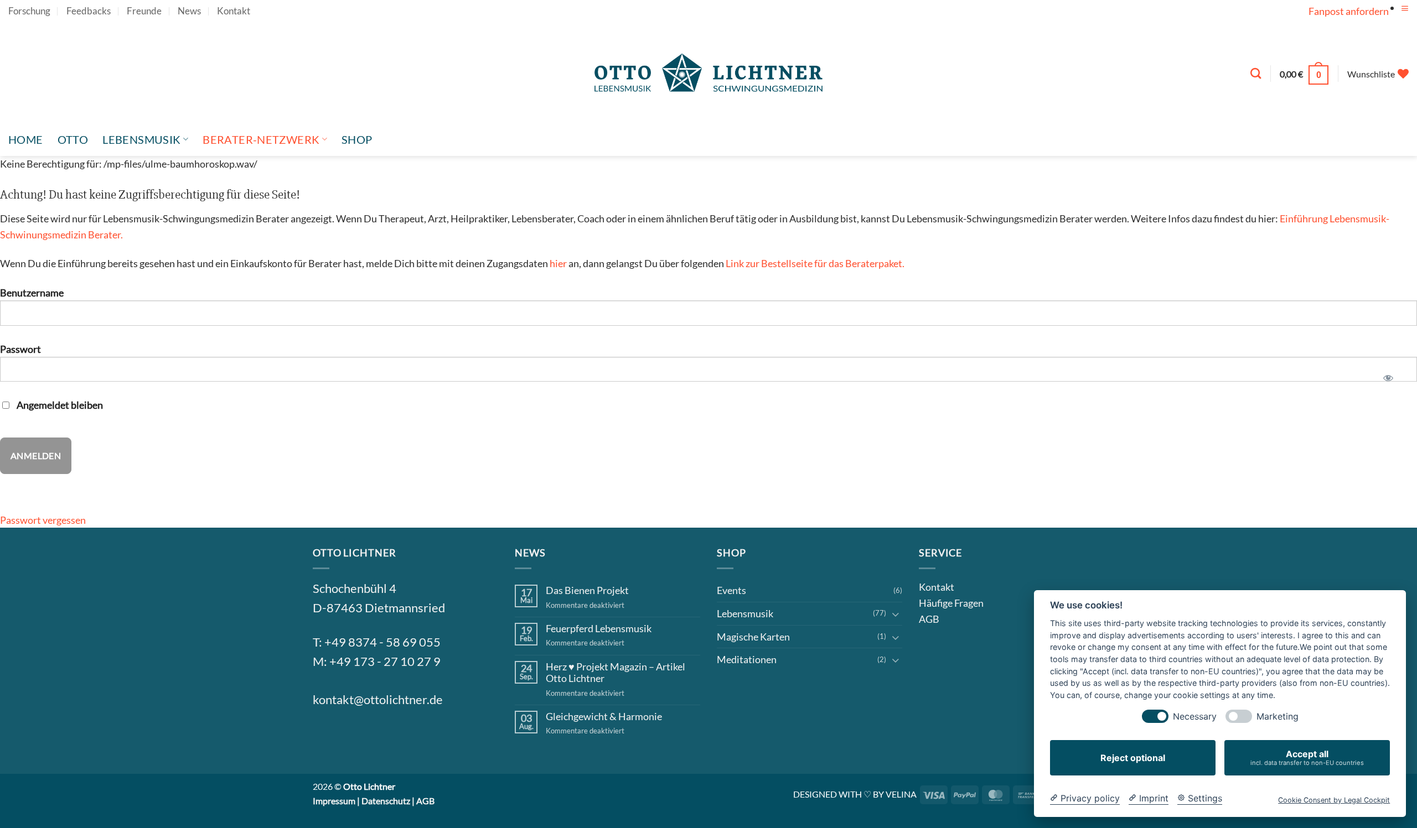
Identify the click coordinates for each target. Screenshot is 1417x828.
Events (731, 590)
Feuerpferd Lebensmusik (598, 628)
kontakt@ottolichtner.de (378, 699)
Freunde (144, 11)
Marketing (1277, 716)
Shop (357, 139)
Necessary (1195, 716)
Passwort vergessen (43, 520)
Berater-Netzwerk (261, 139)
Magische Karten (753, 637)
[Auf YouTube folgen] (1403, 19)
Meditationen (747, 659)
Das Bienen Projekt (587, 590)
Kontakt (233, 11)
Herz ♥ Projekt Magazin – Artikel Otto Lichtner (615, 673)
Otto (73, 139)
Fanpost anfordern (1349, 11)
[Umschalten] (895, 613)
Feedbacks (88, 11)
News (189, 11)
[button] (1405, 8)
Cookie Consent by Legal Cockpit (1334, 800)
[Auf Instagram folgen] (352, 737)
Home (25, 139)
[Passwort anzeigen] (1388, 374)
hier (558, 263)
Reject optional (1132, 757)
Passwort (20, 349)
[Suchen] (1255, 73)
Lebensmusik (141, 139)
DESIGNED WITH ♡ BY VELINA (855, 794)
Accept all (1307, 757)
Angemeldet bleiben (59, 405)
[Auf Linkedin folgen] (406, 737)
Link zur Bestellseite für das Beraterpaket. (815, 263)
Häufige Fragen (951, 603)
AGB (929, 619)
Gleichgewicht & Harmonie (604, 716)
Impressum (334, 800)
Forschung (29, 11)
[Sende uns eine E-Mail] (380, 737)
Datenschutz (385, 800)
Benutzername (32, 293)
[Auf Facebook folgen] (326, 737)
